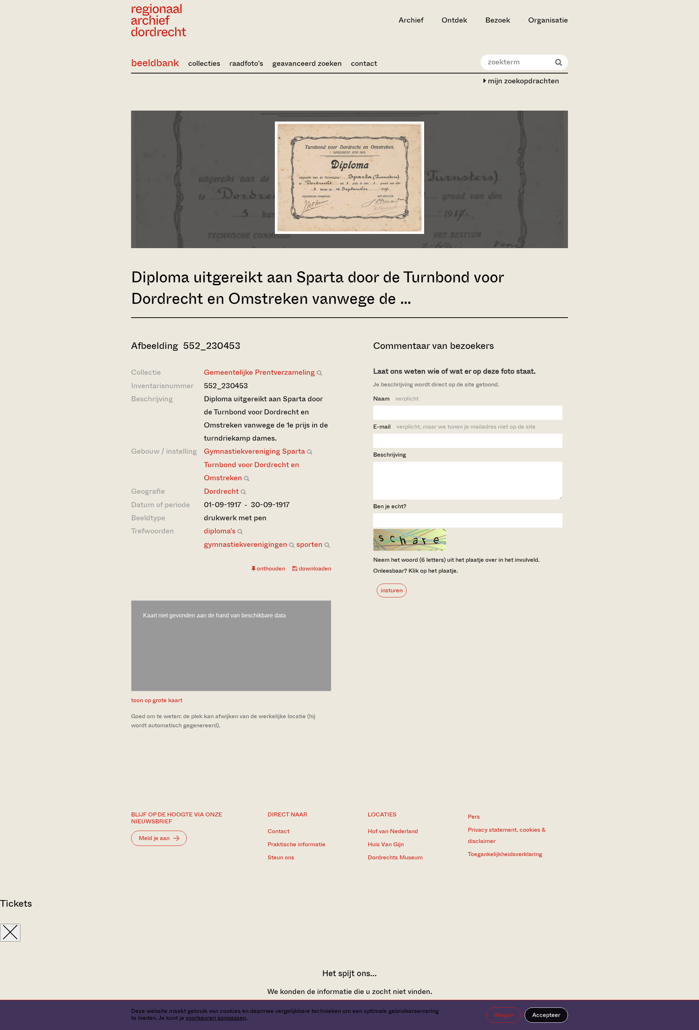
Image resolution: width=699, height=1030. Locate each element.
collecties (204, 63)
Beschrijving (389, 454)
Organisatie (548, 20)
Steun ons (281, 857)
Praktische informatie (296, 844)
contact (364, 63)
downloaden (314, 568)
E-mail (454, 426)
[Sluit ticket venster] (10, 933)
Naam (396, 398)
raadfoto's (246, 63)
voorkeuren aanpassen (216, 1018)
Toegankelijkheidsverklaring (505, 854)
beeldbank (155, 62)
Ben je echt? (389, 506)
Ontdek (454, 20)
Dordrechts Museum (395, 857)
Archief (411, 20)
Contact (278, 831)
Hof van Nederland (393, 831)
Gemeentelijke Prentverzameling (259, 372)
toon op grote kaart (156, 700)
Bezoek (497, 20)
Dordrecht (221, 491)
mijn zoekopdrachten (522, 81)
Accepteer (546, 1015)
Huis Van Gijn (386, 844)
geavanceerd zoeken (307, 63)
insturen (392, 590)
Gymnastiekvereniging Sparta (254, 451)
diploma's (220, 531)
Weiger (503, 1015)
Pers (474, 816)
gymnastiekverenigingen (245, 544)
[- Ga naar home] (196, 20)
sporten (309, 544)
